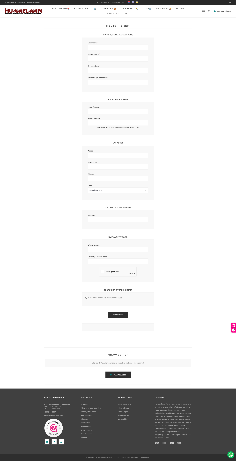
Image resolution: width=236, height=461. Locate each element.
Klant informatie (124, 404)
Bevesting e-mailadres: (98, 78)
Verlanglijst (122, 419)
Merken (84, 437)
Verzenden (85, 423)
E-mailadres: (93, 66)
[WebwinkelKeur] (53, 428)
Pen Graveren (86, 434)
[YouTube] (61, 441)
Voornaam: (92, 43)
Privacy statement (88, 412)
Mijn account (102, 2)
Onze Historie (86, 430)
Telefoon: (92, 215)
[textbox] (200, 11)
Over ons (84, 404)
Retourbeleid (86, 415)
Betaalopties (86, 426)
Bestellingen (123, 412)
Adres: (90, 151)
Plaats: (91, 174)
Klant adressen (124, 408)
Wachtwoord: (94, 245)
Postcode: (92, 162)
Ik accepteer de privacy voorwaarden (103, 298)
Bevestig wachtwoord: (98, 257)
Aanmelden (120, 375)
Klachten (84, 419)
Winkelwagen (123, 415)
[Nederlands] (129, 2)
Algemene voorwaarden (91, 408)
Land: (90, 186)
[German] (137, 2)
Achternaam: (93, 54)
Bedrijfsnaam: (94, 107)
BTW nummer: (94, 118)
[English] (133, 2)
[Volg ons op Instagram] (47, 441)
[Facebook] (54, 441)
